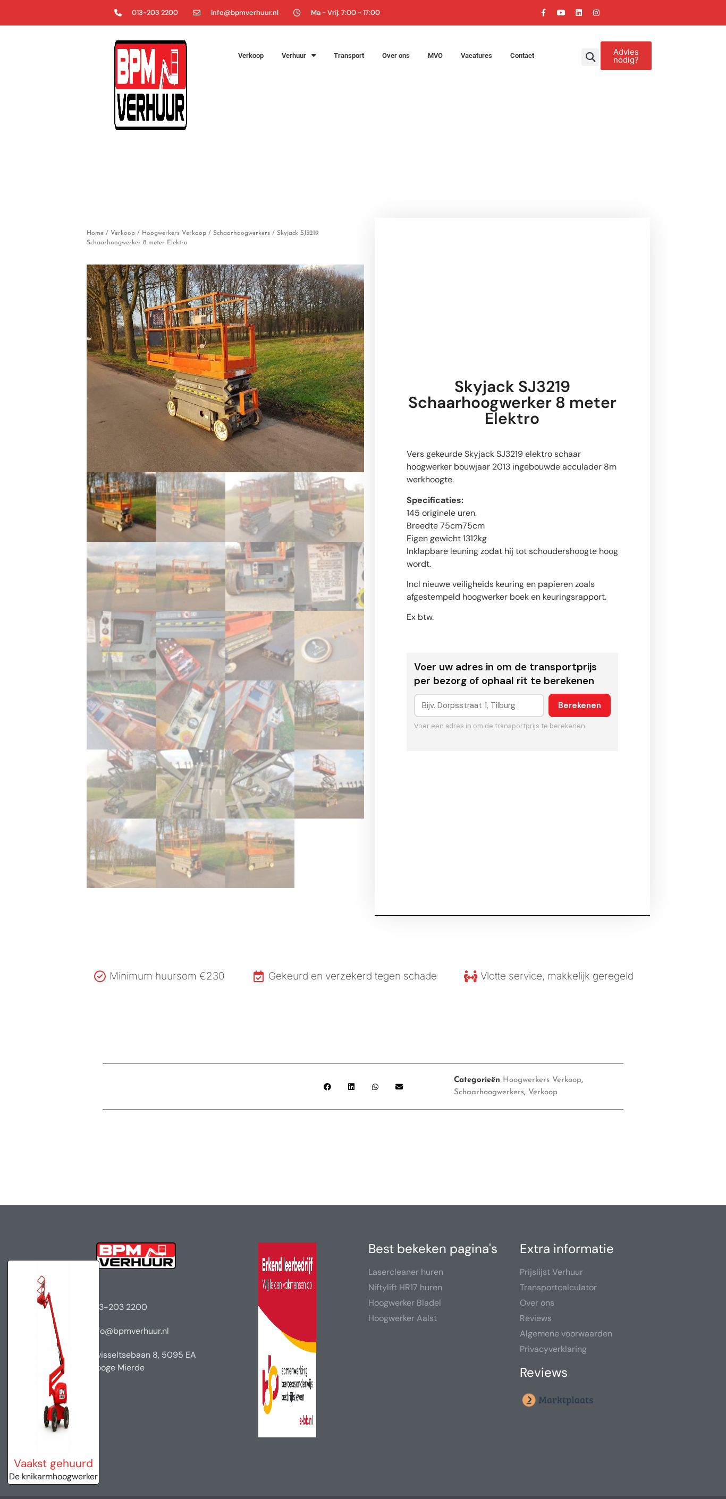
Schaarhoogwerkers (241, 233)
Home (95, 233)
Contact (522, 55)
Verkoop (251, 55)
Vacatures (476, 55)
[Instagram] (596, 12)
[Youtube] (561, 12)
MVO (435, 55)
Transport (349, 55)
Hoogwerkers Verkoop (174, 233)
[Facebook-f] (543, 12)
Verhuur (294, 55)
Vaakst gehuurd (53, 1463)
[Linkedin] (578, 12)
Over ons (396, 55)
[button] (590, 57)
